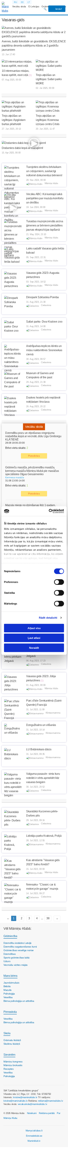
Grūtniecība (10, 936)
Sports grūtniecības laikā (16, 957)
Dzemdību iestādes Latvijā (17, 943)
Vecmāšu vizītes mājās (15, 964)
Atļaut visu (34, 627)
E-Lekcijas (33, 6)
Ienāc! (58, 8)
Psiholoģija (9, 993)
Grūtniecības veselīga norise (18, 950)
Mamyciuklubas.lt (34, 1130)
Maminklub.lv (34, 1141)
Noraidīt (34, 647)
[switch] (59, 582)
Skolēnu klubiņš (11, 1043)
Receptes (8, 1068)
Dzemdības (9, 954)
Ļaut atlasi (34, 637)
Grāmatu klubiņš (12, 1040)
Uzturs (6, 961)
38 (47, 918)
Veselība (8, 997)
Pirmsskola (10, 1011)
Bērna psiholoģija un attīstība (18, 1001)
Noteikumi (32, 1113)
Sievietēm (9, 1054)
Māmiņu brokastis (12, 1065)
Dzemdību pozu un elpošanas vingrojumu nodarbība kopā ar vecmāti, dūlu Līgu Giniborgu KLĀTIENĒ (33, 436)
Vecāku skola (19, 6)
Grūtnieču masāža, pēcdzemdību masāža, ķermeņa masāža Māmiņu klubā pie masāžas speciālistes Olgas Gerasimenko (32, 470)
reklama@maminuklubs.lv (50, 1101)
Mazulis (7, 990)
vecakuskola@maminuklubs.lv (32, 1104)
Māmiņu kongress (12, 1061)
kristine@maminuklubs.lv (25, 1097)
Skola (6, 1033)
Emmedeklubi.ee (34, 1136)
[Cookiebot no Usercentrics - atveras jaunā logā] (49, 511)
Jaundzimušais (11, 982)
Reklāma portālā (46, 1113)
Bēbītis (7, 986)
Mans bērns (10, 975)
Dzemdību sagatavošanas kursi (20, 946)
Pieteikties (34, 455)
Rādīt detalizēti (48, 617)
